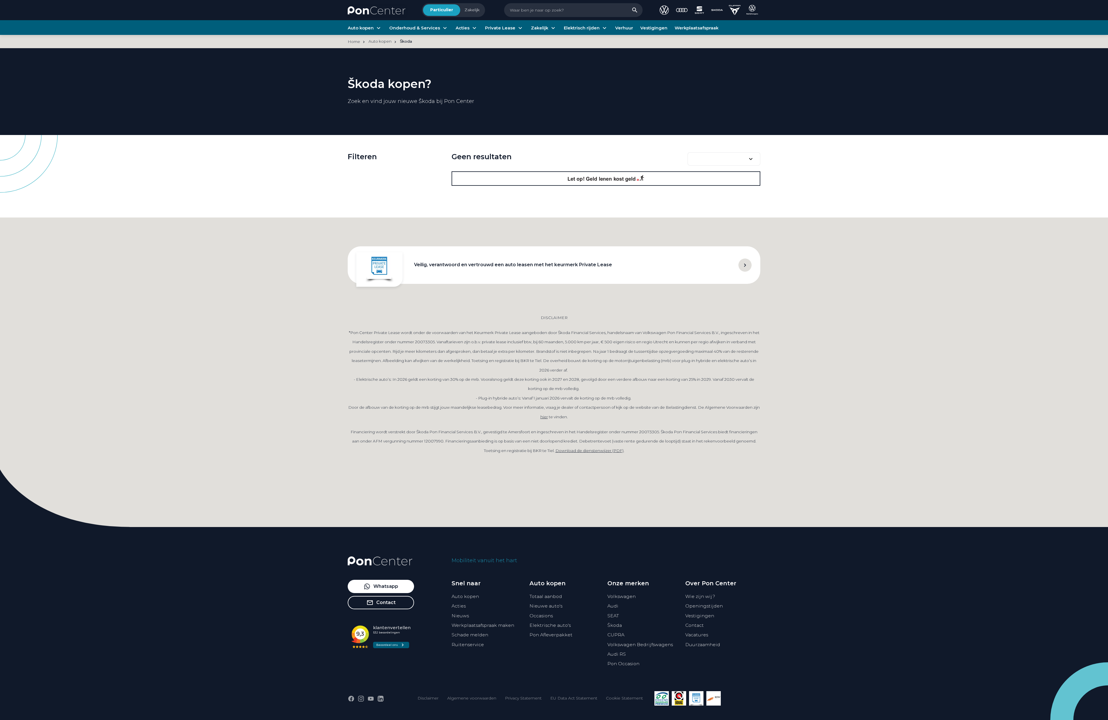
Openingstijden (704, 606)
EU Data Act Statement (573, 698)
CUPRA (615, 635)
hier (544, 417)
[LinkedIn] (380, 698)
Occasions (541, 615)
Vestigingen (699, 615)
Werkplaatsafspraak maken (483, 625)
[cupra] (735, 10)
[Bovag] (679, 698)
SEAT (613, 615)
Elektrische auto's (550, 625)
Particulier (441, 9)
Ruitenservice (468, 644)
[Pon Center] (376, 10)
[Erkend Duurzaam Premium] (661, 698)
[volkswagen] (664, 10)
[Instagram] (361, 698)
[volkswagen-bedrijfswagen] (752, 10)
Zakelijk (472, 9)
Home (354, 41)
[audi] (682, 10)
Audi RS (616, 654)
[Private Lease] (696, 698)
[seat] (699, 10)
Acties (459, 606)
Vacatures (696, 635)
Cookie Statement (624, 698)
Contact (694, 625)
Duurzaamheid (702, 644)
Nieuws (460, 615)
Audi (612, 606)
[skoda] (717, 10)
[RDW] (713, 698)
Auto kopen (465, 596)
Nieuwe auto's (545, 606)
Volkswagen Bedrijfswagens (640, 644)
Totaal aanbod (545, 596)
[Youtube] (370, 698)
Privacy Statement (523, 698)
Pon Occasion (623, 663)
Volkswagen (621, 596)
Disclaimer (428, 698)
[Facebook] (351, 698)
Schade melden (470, 635)
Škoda (614, 625)
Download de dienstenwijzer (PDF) (589, 450)
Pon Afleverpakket (550, 635)
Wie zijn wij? (700, 596)
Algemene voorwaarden (471, 698)
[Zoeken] (634, 10)
